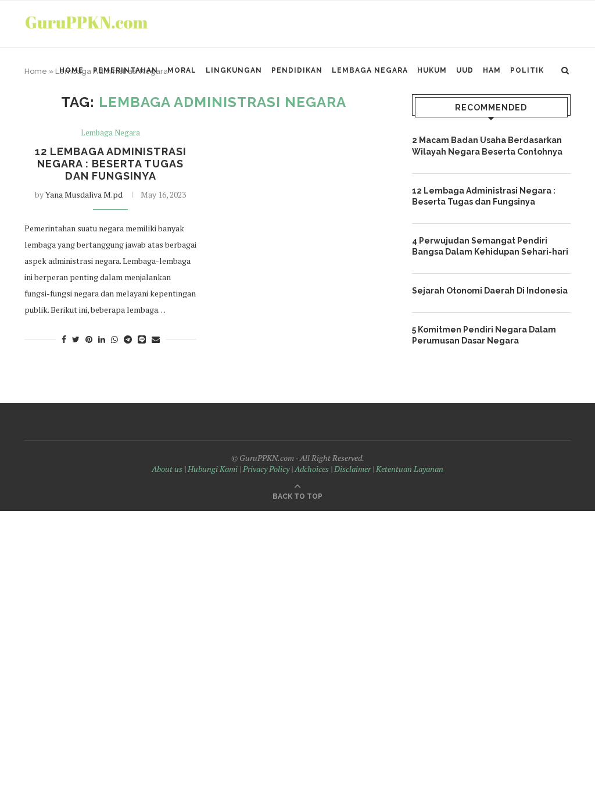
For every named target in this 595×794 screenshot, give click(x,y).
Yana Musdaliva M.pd (84, 194)
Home (71, 70)
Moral (181, 70)
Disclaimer (352, 468)
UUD (465, 70)
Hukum (432, 70)
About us (167, 468)
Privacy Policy (266, 468)
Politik (527, 70)
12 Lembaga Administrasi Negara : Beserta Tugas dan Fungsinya (111, 163)
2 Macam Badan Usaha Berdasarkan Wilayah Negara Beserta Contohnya (487, 145)
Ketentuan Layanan (409, 468)
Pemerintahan (125, 70)
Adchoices (312, 468)
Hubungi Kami (213, 468)
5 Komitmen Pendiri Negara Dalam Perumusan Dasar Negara (484, 335)
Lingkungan (234, 70)
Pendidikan (296, 70)
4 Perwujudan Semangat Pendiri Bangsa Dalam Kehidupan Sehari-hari (490, 246)
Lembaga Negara (370, 70)
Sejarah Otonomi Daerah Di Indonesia (490, 290)
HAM (492, 70)
